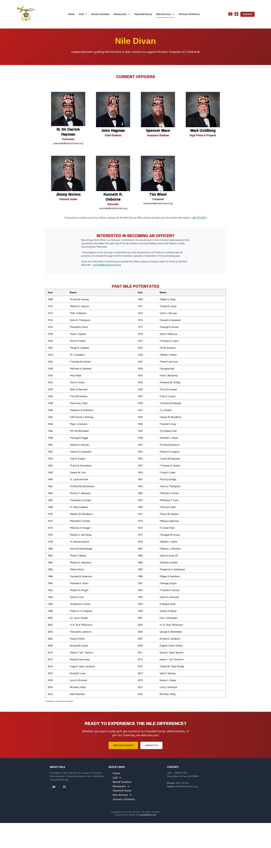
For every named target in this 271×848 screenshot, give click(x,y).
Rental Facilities (100, 14)
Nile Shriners (163, 14)
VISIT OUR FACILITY (123, 745)
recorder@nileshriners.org (107, 264)
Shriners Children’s (189, 14)
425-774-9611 (199, 217)
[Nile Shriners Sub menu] (173, 14)
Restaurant (120, 14)
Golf (81, 14)
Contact (247, 14)
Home (71, 14)
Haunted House (143, 14)
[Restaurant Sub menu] (129, 14)
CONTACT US (151, 745)
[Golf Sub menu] (86, 14)
